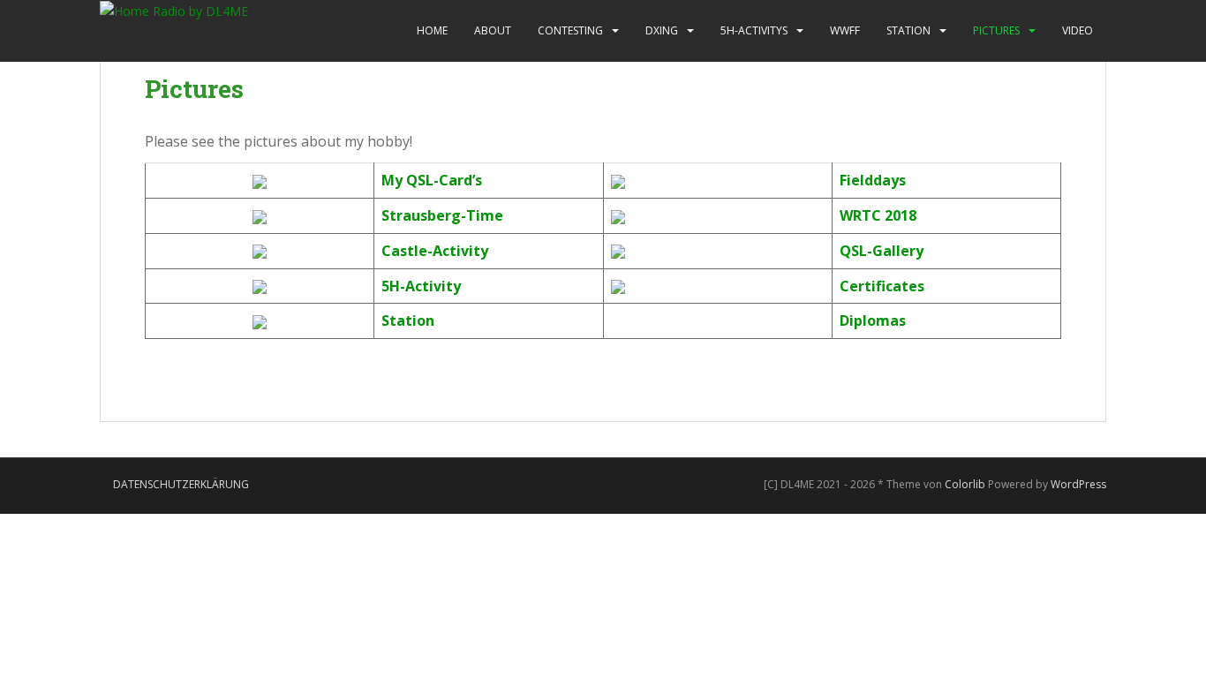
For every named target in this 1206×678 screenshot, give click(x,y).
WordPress (1078, 484)
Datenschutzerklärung (181, 484)
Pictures (996, 30)
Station (908, 30)
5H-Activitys (754, 30)
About (492, 30)
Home (432, 30)
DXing (661, 30)
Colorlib (965, 484)
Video (1077, 30)
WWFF (845, 30)
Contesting (570, 30)
